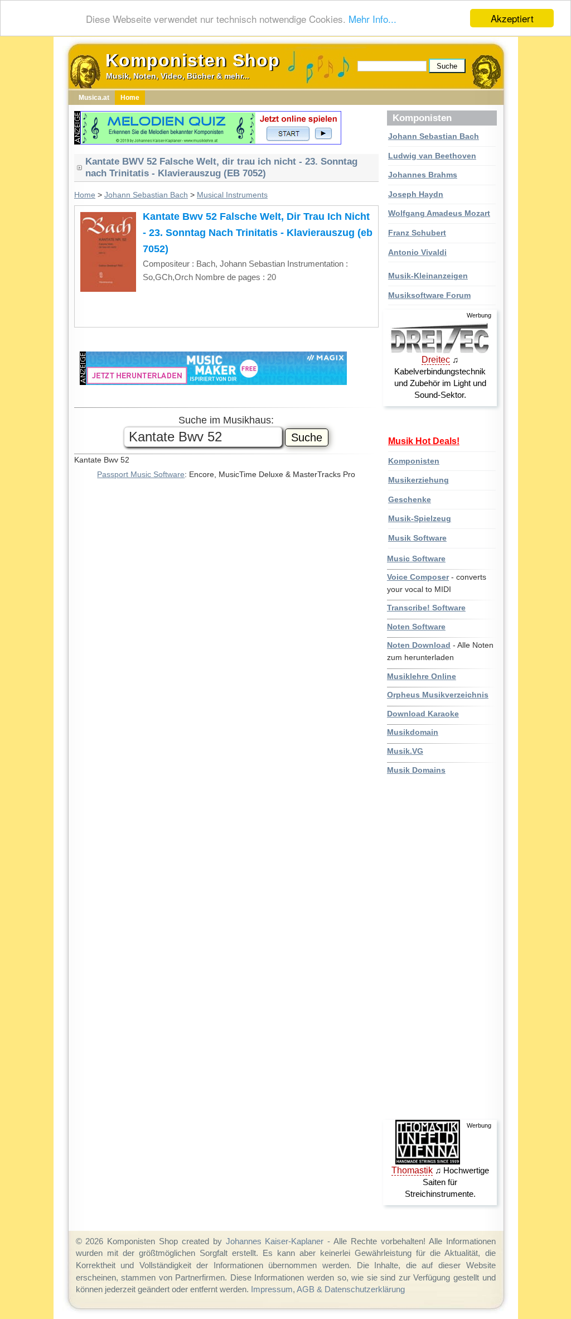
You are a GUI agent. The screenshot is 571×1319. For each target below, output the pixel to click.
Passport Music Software (141, 474)
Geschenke (409, 499)
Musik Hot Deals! (423, 441)
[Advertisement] (442, 948)
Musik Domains (416, 770)
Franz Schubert (417, 232)
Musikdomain (412, 732)
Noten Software (416, 626)
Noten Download (419, 645)
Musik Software (417, 537)
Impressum (272, 1289)
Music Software (416, 558)
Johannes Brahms (422, 174)
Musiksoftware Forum (429, 295)
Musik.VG (405, 751)
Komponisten (413, 460)
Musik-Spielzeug (419, 518)
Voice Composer (418, 576)
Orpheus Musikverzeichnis (437, 694)
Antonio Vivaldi (417, 252)
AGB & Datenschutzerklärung (351, 1289)
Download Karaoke (423, 713)
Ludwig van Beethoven (432, 155)
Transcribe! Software (426, 607)
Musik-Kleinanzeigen (428, 275)
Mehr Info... (372, 19)
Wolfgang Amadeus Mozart (439, 213)
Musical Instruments (232, 194)
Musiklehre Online (421, 676)
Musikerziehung (418, 479)
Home (84, 194)
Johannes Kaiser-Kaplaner (275, 1241)
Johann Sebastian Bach (433, 136)
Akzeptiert (512, 18)
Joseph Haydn (415, 194)
